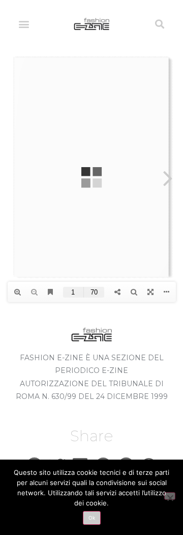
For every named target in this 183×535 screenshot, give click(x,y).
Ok (91, 518)
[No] (169, 496)
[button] (23, 23)
